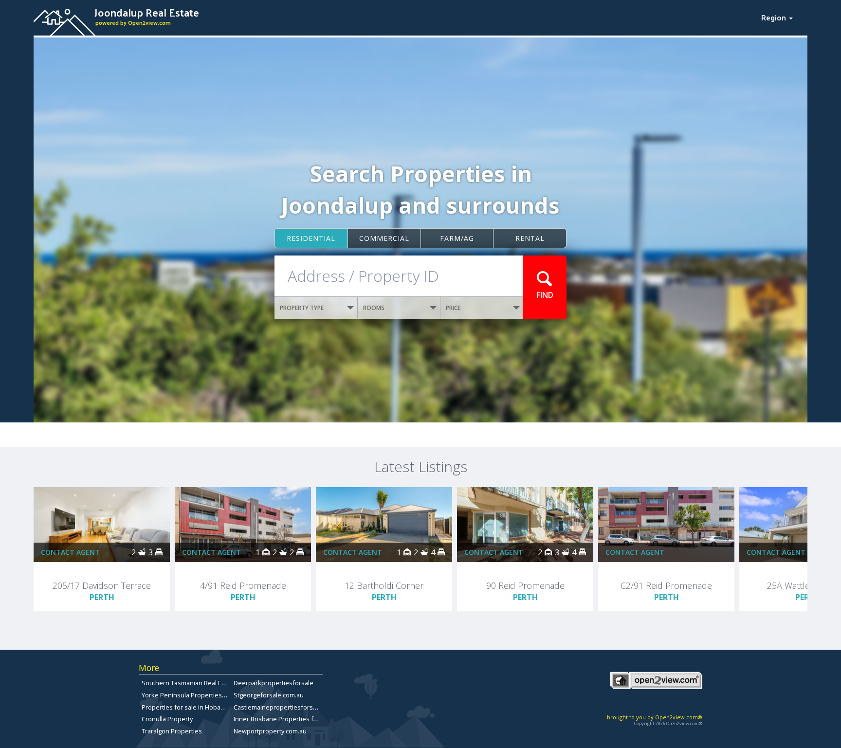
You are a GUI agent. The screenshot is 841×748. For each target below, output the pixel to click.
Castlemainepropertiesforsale (278, 707)
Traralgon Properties (172, 731)
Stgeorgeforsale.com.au (269, 695)
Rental (530, 238)
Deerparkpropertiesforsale (273, 682)
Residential (311, 238)
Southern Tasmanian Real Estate (189, 682)
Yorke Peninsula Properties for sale (194, 695)
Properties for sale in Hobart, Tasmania (199, 707)
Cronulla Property (167, 718)
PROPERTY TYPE (302, 308)
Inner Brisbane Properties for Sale (284, 718)
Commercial (384, 238)
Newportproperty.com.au (270, 731)
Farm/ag (457, 238)
